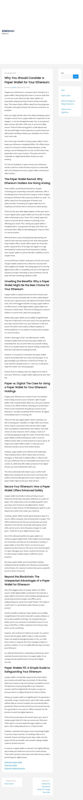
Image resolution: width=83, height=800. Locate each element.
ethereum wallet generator (15, 768)
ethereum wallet (11, 765)
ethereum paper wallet (13, 762)
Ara (62, 73)
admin (14, 87)
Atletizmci (8, 31)
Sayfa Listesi (65, 95)
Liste (63, 90)
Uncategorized (10, 73)
